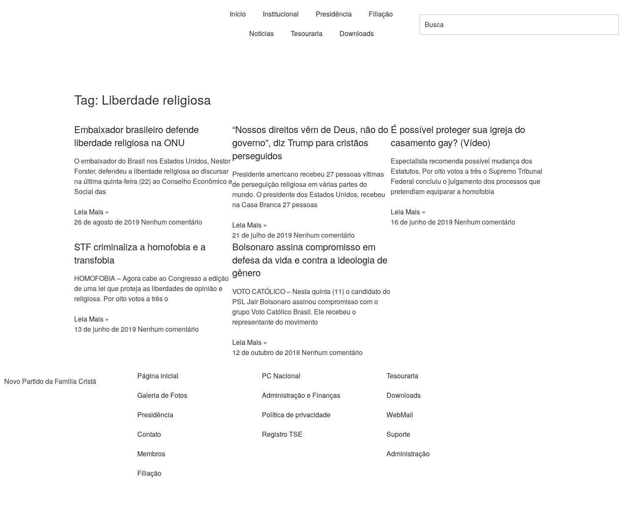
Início (238, 14)
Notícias (261, 33)
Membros (151, 453)
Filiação (381, 14)
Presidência (334, 14)
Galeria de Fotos (162, 395)
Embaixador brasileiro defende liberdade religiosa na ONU (136, 135)
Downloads (356, 33)
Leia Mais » (91, 211)
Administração (408, 453)
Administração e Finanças (301, 395)
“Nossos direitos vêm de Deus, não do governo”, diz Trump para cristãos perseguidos (310, 142)
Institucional (281, 14)
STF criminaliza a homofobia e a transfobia (140, 253)
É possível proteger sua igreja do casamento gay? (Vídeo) (458, 135)
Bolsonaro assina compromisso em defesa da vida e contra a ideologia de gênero (309, 259)
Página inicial (157, 375)
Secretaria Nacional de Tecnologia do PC (454, 497)
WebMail (400, 414)
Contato (149, 434)
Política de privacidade (296, 414)
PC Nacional (281, 375)
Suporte (398, 434)
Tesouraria (307, 33)
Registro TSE (282, 434)
